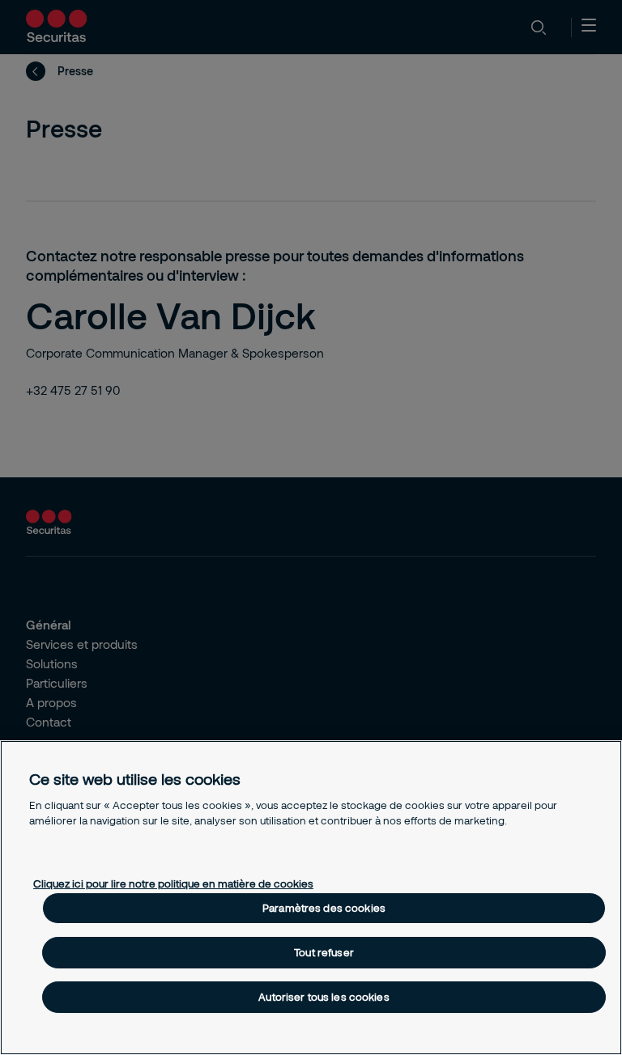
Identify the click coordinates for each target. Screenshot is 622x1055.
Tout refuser (324, 952)
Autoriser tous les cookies (323, 996)
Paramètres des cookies (324, 907)
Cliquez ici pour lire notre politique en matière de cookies (173, 883)
